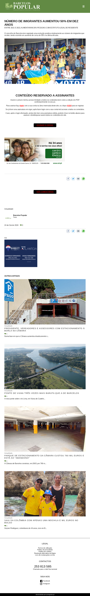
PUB (5, 238)
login (22, 106)
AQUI (69, 106)
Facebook (46, 581)
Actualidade (8, 326)
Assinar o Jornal (45, 125)
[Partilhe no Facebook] (68, 178)
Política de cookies (45, 551)
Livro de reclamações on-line (45, 555)
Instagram (46, 583)
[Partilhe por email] (78, 178)
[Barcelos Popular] (22, 6)
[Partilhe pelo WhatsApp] (83, 178)
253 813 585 (42, 566)
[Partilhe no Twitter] (73, 178)
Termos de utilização (45, 548)
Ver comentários (45, 192)
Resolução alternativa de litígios (45, 553)
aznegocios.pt (50, 594)
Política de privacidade (45, 550)
